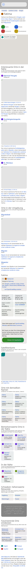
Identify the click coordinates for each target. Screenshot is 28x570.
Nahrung (10, 281)
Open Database (5, 560)
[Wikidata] (6, 328)
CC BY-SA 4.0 (7, 562)
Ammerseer (7, 241)
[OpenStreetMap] (3, 328)
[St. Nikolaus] (14, 177)
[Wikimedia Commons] (9, 328)
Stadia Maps (5, 381)
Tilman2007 (16, 566)
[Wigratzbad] (14, 229)
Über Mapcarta (5, 556)
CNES (16, 381)
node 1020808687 (20, 304)
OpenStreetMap (19, 323)
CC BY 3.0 (18, 102)
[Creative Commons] (19, 553)
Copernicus (6, 383)
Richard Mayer (7, 189)
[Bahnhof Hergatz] (14, 90)
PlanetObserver (22, 381)
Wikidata (4, 325)
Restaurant (10, 279)
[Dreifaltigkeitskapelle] (14, 134)
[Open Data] (6, 321)
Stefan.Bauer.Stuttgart (9, 102)
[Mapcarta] (3, 4)
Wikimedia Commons (16, 325)
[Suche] (25, 4)
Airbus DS (11, 381)
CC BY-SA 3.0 (12, 146)
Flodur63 (6, 146)
